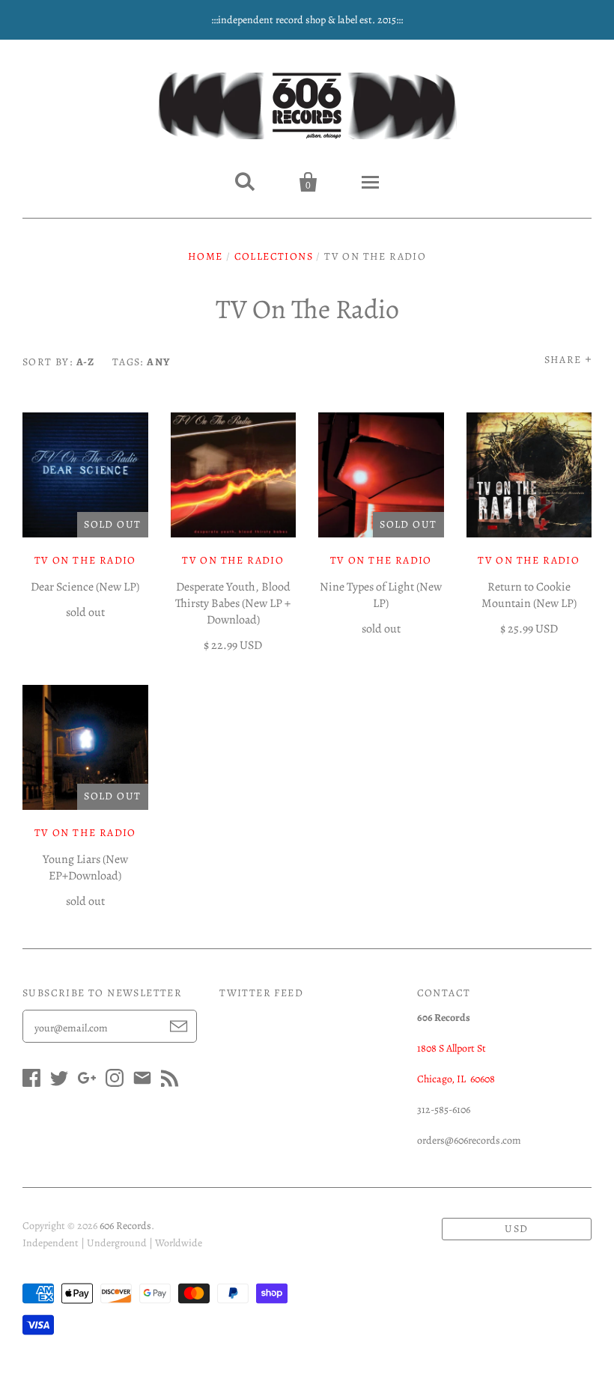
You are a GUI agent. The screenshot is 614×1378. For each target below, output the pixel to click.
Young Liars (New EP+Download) (85, 867)
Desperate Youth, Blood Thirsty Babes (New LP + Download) (233, 603)
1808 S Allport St (451, 1048)
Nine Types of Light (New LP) (381, 595)
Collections (273, 256)
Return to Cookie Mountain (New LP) (529, 595)
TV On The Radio (85, 560)
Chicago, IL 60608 (456, 1079)
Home (205, 256)
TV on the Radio (529, 560)
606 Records (125, 1226)
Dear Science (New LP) (85, 587)
